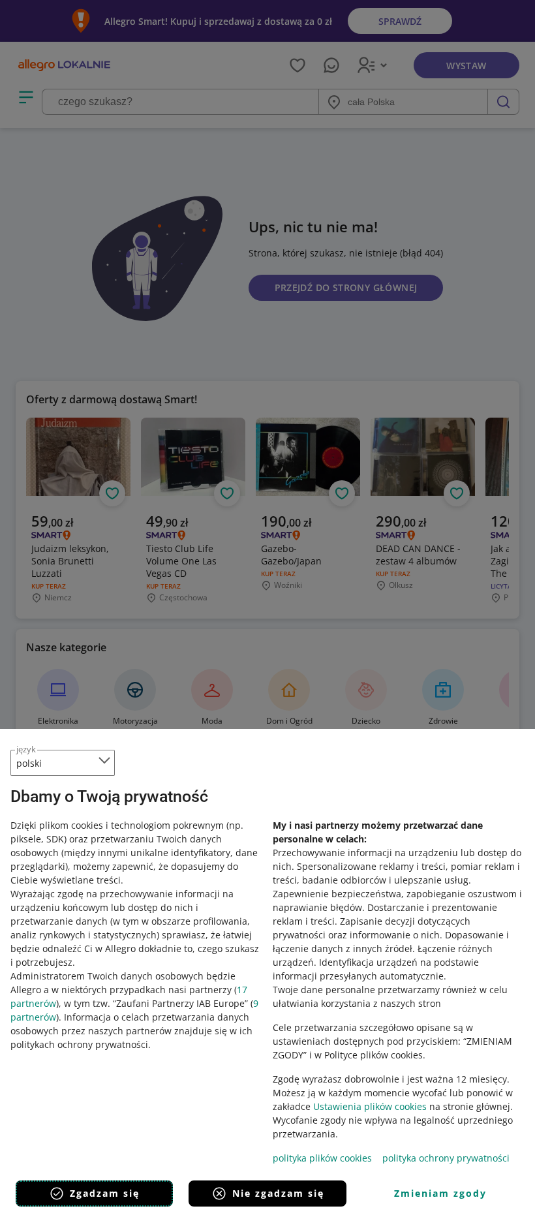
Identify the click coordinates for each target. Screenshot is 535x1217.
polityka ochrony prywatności (446, 1158)
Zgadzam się (105, 1193)
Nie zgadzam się (278, 1193)
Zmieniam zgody (440, 1193)
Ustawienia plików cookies (370, 1106)
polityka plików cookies (322, 1158)
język (26, 749)
